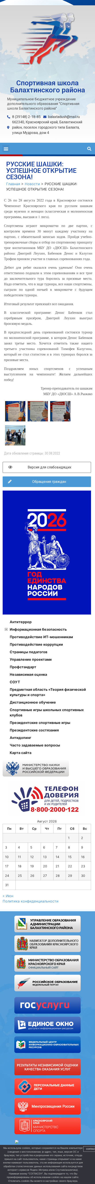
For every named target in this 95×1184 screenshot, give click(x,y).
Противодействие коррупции (36, 644)
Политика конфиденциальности (31, 901)
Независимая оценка (28, 674)
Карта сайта (20, 752)
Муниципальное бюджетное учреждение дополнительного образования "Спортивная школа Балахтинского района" (43, 103)
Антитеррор (21, 622)
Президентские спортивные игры (40, 722)
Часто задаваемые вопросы (35, 745)
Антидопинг (20, 737)
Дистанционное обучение (33, 702)
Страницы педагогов (28, 652)
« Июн (8, 896)
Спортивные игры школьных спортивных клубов (47, 712)
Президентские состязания (34, 730)
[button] (6, 148)
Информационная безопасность (38, 629)
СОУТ (15, 682)
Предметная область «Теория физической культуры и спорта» (48, 692)
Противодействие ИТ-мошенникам (41, 637)
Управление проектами (31, 659)
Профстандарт (23, 667)
